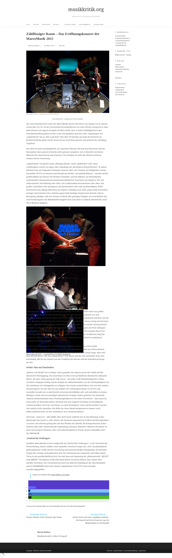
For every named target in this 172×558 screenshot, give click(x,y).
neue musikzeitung (121, 92)
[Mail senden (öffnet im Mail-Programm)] (136, 25)
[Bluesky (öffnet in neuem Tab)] (130, 25)
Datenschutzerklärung (122, 69)
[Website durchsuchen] (143, 25)
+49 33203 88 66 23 (120, 43)
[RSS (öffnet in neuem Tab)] (133, 25)
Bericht (62, 46)
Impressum (118, 71)
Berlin (39, 506)
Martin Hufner (34, 46)
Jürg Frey (73, 506)
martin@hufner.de (120, 45)
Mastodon (118, 78)
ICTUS (68, 506)
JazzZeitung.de (119, 94)
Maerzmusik (81, 506)
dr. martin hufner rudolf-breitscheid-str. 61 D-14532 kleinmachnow (122, 38)
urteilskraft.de (119, 90)
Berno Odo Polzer (48, 506)
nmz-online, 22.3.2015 (60, 474)
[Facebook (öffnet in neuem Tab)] (127, 25)
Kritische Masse (120, 87)
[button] (32, 487)
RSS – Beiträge (126, 55)
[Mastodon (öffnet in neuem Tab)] (139, 25)
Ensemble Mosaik (60, 506)
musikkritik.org (86, 9)
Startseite (118, 64)
